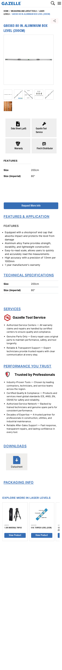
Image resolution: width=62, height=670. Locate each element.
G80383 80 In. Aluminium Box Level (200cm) (30, 14)
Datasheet (17, 466)
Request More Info (31, 206)
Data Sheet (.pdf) (18, 129)
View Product (15, 535)
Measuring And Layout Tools (23, 11)
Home (6, 11)
